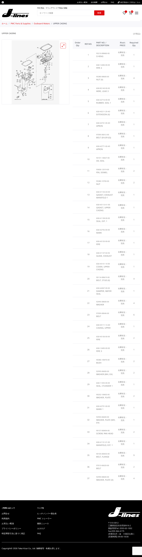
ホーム (4, 23)
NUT (98, 184)
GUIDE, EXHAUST (104, 256)
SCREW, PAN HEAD (104, 433)
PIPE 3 (99, 351)
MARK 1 (99, 409)
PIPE (98, 244)
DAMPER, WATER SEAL (103, 292)
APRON (99, 126)
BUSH (98, 362)
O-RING (99, 56)
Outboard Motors (42, 23)
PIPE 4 (99, 68)
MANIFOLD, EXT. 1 (104, 445)
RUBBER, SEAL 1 (103, 102)
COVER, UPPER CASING (103, 268)
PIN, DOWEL (101, 172)
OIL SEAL (100, 160)
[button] (63, 45)
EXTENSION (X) (103, 114)
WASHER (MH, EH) (104, 374)
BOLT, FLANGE (102, 456)
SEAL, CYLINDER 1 (104, 386)
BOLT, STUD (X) (103, 280)
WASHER (100, 304)
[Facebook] (3, 2)
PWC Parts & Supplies (21, 23)
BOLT (98, 316)
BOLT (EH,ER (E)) (103, 137)
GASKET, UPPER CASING (103, 209)
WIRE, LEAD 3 (102, 91)
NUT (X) (99, 79)
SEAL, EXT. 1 (101, 221)
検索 (99, 12)
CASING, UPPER (103, 328)
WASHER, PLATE (103, 397)
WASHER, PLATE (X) (104, 480)
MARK (99, 232)
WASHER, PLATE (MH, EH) (105, 421)
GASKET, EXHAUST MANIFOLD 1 (104, 196)
